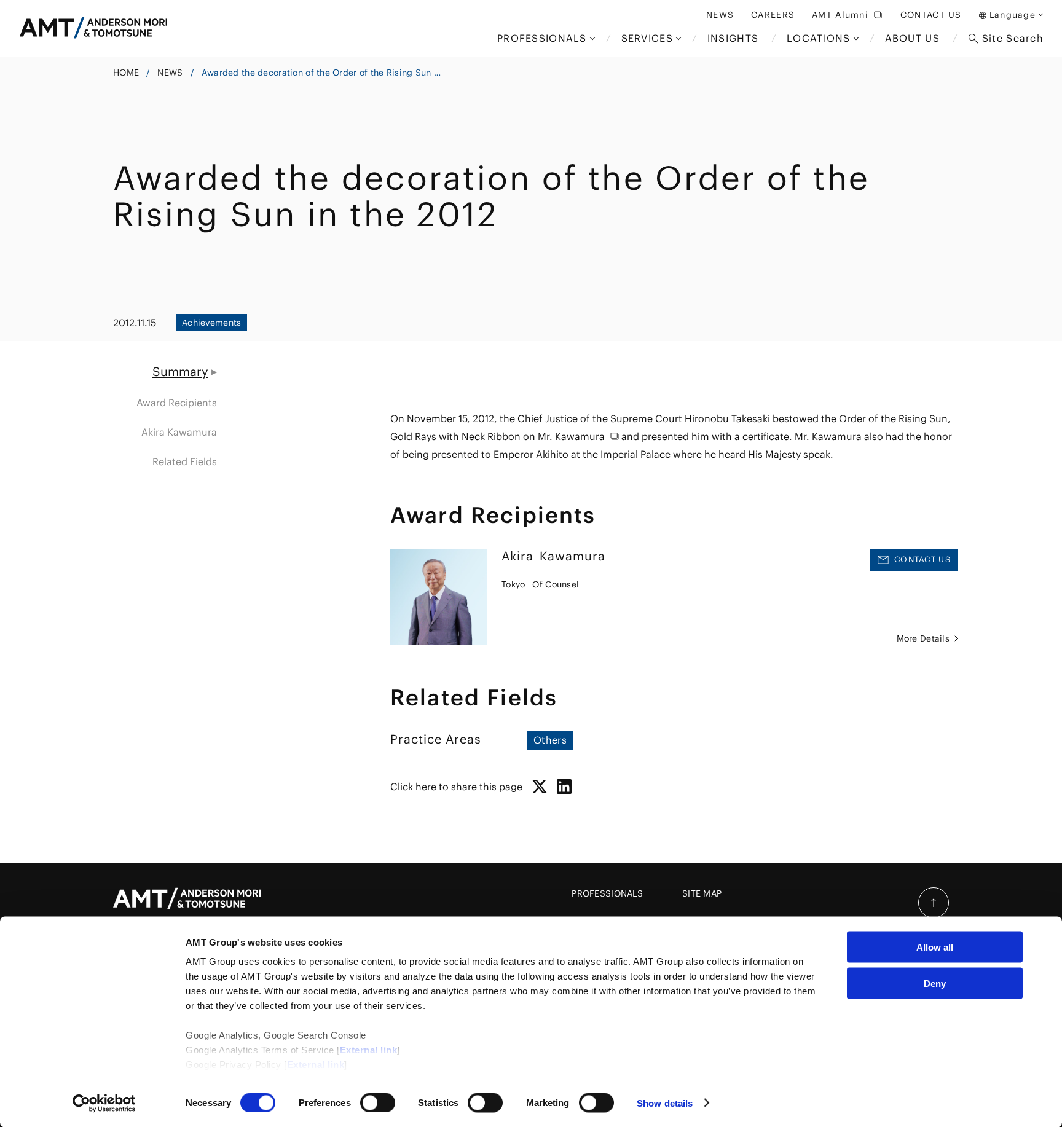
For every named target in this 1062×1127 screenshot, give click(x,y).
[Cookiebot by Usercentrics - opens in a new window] (104, 1103)
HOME (126, 72)
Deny (935, 983)
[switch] (377, 1102)
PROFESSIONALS (607, 893)
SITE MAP (702, 893)
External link (369, 1050)
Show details (665, 1103)
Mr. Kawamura (571, 436)
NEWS (170, 72)
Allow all (934, 947)
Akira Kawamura (179, 432)
